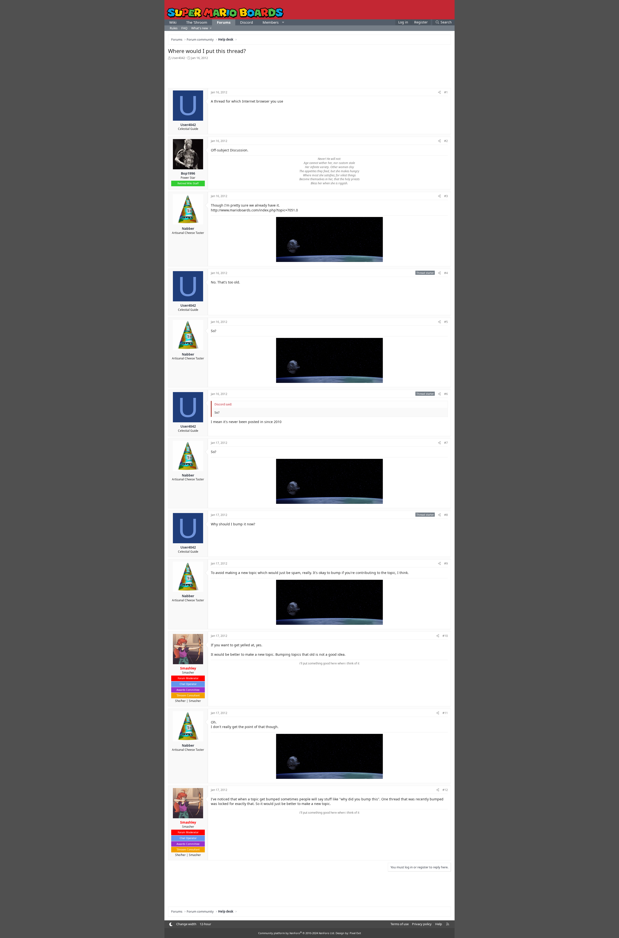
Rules (173, 28)
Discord (246, 22)
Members (271, 22)
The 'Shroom (196, 22)
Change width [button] (186, 924)
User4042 (178, 58)
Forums (223, 22)
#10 (445, 636)
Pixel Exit (355, 933)
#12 (445, 790)
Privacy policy (422, 924)
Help (438, 924)
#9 (446, 563)
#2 (446, 141)
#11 (445, 713)
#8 (446, 515)
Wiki (173, 22)
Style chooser (171, 924)
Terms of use (400, 924)
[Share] (439, 92)
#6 (446, 394)
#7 (446, 443)
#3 (446, 196)
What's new (199, 28)
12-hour (205, 924)
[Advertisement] (309, 73)
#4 (446, 273)
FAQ (184, 28)
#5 (446, 322)
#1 (446, 92)
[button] (283, 22)
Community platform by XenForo (296, 933)
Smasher (195, 701)
